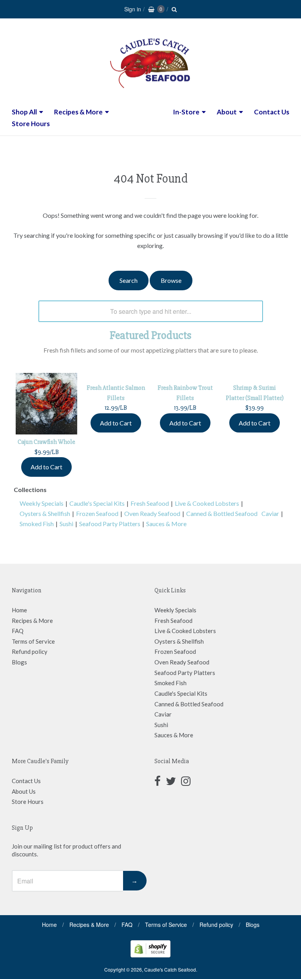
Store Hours (31, 123)
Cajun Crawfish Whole (46, 442)
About (227, 112)
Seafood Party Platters (109, 523)
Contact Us (271, 112)
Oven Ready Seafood (152, 513)
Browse (171, 280)
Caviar (270, 513)
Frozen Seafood (97, 513)
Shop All (24, 112)
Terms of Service (33, 641)
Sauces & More (166, 523)
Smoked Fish (37, 523)
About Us (24, 791)
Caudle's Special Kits (97, 503)
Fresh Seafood (150, 503)
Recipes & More (78, 112)
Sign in (132, 9)
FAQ (18, 630)
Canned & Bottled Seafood (221, 513)
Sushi (66, 523)
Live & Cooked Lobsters (207, 503)
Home (19, 609)
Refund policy (29, 651)
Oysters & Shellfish (45, 513)
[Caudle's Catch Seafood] (150, 93)
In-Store (186, 112)
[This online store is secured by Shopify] (150, 954)
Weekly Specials (41, 503)
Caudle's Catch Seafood (170, 969)
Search (129, 280)
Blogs (19, 662)
